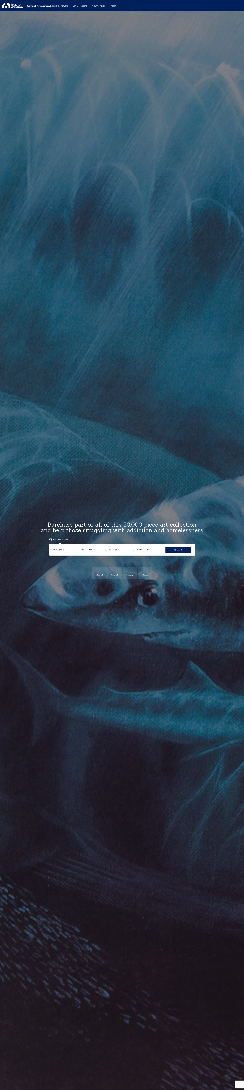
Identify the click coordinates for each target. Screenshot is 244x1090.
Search (178, 550)
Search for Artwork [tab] (60, 539)
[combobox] (94, 550)
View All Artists (98, 6)
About (113, 6)
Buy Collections (80, 6)
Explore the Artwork (59, 6)
